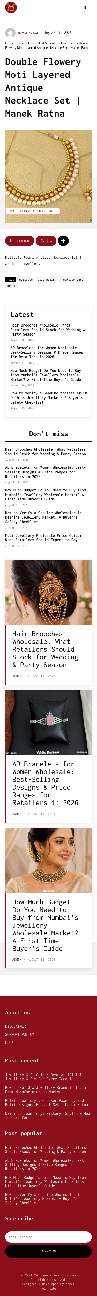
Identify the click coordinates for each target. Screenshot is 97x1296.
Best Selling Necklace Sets (57, 43)
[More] (63, 241)
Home (9, 43)
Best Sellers (25, 43)
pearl (11, 285)
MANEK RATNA (28, 33)
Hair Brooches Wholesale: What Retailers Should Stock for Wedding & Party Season (48, 329)
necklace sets (73, 279)
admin (16, 676)
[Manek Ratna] (11, 7)
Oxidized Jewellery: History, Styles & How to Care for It (47, 1115)
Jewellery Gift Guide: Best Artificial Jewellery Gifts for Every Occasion (43, 1076)
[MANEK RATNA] (11, 33)
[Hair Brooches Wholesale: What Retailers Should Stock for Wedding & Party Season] (48, 592)
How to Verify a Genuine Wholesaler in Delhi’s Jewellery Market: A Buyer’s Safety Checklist (49, 397)
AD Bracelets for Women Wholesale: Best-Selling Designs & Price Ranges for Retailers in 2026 (47, 352)
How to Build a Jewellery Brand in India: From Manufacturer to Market (46, 1089)
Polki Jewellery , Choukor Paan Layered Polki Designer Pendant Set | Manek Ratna (46, 1102)
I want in (49, 1251)
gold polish (47, 279)
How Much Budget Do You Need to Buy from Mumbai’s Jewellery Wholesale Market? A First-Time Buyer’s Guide (46, 375)
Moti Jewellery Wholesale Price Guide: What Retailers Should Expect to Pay (43, 537)
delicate (26, 279)
